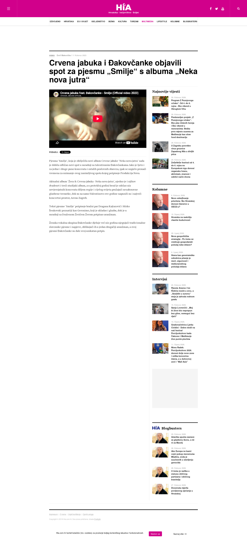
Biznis (111, 21)
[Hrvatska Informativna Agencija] (123, 8)
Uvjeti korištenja (74, 514)
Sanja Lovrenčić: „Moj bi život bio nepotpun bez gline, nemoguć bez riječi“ (182, 312)
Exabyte (97, 519)
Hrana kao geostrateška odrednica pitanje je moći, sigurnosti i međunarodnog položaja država (182, 261)
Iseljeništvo (98, 21)
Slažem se (155, 533)
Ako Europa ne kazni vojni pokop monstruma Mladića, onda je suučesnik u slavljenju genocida (183, 457)
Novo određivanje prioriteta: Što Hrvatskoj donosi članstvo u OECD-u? (183, 202)
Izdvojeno (55, 21)
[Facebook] (211, 8)
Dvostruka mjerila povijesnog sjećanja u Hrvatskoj (182, 490)
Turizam (134, 21)
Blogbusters (190, 21)
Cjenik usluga (88, 514)
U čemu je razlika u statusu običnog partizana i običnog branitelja (180, 475)
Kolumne (175, 21)
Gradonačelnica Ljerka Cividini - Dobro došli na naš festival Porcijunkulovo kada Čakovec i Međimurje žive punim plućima (183, 331)
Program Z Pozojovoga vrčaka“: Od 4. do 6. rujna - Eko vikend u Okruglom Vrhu (182, 104)
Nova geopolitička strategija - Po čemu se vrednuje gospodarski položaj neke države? (182, 240)
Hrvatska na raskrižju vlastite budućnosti (181, 218)
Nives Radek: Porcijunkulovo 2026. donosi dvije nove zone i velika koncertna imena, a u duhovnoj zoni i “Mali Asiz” (182, 354)
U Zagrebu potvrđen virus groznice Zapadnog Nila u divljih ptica (182, 150)
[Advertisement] (123, 37)
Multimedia (147, 21)
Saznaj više (178, 533)
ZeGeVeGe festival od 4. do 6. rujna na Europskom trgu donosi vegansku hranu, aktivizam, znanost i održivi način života (182, 169)
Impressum (53, 514)
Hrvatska (69, 21)
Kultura (122, 21)
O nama (63, 514)
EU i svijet (82, 21)
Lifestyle (162, 21)
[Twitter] (216, 8)
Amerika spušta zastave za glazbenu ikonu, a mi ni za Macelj (182, 439)
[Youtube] (222, 8)
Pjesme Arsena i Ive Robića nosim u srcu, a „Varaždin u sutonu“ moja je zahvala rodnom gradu (182, 293)
